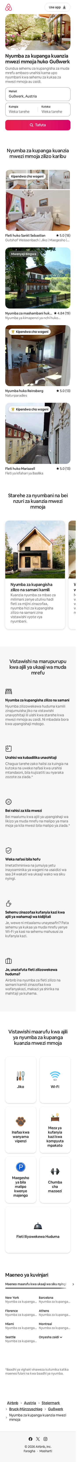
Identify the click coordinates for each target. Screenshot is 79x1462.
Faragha (29, 1451)
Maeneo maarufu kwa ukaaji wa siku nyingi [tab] (35, 1284)
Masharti (46, 1451)
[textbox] (21, 111)
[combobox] (38, 96)
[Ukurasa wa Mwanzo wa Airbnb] (8, 7)
